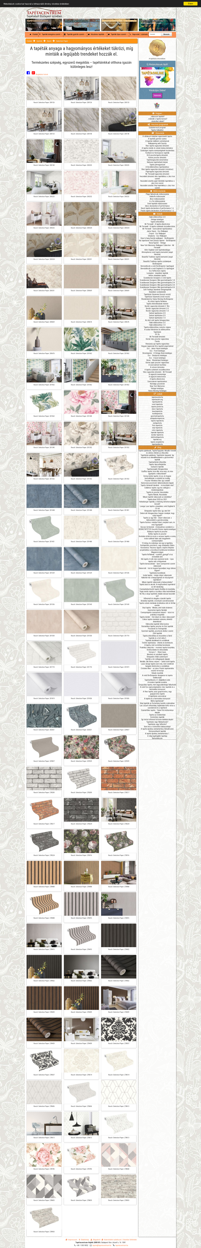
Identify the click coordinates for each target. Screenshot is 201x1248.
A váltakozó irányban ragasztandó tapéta (157, 136)
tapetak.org (157, 439)
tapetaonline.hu (157, 444)
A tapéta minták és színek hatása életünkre (157, 148)
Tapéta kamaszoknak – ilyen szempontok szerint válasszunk (157, 565)
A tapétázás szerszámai (157, 696)
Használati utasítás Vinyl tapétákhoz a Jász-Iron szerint (157, 186)
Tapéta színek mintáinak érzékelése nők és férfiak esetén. (157, 604)
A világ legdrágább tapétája (157, 736)
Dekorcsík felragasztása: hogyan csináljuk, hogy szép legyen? (157, 514)
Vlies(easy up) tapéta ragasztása (157, 344)
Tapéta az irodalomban (157, 715)
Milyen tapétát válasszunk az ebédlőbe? (157, 497)
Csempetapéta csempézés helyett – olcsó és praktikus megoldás (157, 613)
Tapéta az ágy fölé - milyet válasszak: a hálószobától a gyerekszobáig (157, 519)
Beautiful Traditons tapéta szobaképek (157, 261)
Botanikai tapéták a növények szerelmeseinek (157, 601)
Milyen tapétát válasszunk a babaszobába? (157, 582)
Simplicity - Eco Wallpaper (157, 236)
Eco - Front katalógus (157, 351)
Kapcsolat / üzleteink (140, 34)
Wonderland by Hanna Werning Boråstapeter (157, 299)
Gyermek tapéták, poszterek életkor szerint (157, 631)
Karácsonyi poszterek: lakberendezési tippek (157, 483)
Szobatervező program (157, 127)
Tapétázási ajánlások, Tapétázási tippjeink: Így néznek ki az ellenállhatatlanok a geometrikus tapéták (157, 457)
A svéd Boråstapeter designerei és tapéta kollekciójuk (157, 676)
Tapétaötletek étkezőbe (157, 462)
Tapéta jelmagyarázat (157, 165)
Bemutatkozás (157, 738)
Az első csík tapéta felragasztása (157, 320)
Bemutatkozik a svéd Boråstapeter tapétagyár (157, 266)
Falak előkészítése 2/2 (157, 217)
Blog (159, 447)
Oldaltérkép (85, 1240)
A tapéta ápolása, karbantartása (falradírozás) (157, 729)
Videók (159, 214)
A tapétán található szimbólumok (157, 141)
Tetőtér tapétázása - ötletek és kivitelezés (157, 643)
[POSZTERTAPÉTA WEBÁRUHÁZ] (81, 21)
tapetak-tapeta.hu (157, 432)
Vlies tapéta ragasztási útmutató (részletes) (157, 169)
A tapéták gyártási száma (157, 139)
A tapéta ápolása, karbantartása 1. (157, 733)
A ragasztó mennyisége (157, 374)
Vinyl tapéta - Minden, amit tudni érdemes (157, 608)
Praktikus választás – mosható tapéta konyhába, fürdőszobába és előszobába (157, 648)
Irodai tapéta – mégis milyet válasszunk (157, 575)
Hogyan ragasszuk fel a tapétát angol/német (157, 346)
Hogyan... (159, 113)
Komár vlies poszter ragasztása (157, 339)
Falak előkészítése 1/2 (157, 325)
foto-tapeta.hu (157, 425)
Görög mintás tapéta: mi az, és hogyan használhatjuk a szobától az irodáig (157, 477)
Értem (190, 3)
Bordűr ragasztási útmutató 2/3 (157, 308)
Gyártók (39, 41)
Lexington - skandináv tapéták (157, 273)
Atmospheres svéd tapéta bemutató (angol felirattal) (157, 253)
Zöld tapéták (157, 633)
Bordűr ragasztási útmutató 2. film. (157, 306)
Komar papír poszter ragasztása (157, 362)
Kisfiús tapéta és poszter (157, 534)
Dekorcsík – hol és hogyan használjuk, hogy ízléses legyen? (157, 569)
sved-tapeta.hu (157, 404)
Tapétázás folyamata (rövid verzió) (157, 297)
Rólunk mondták (157, 673)
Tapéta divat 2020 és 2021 (157, 499)
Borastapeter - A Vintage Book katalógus (157, 353)
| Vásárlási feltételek (129, 1240)
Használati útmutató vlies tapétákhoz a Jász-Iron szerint (157, 177)
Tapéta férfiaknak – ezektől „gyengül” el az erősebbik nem (157, 555)
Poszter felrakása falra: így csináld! (157, 481)
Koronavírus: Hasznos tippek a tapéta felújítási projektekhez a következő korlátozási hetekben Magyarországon (157, 550)
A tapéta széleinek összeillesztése (157, 370)
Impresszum (72, 1240)
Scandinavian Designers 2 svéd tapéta (157, 278)
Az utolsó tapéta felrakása (157, 301)
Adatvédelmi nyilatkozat (112, 1240)
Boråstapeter (157, 264)
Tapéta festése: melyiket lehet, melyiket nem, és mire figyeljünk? (157, 523)
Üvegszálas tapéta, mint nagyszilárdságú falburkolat (157, 685)
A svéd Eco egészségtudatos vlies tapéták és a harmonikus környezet (157, 688)
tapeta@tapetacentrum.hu (101, 1245)
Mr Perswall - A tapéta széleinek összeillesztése (157, 226)
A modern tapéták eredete (157, 682)
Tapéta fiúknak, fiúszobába (157, 495)
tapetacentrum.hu (121, 1245)
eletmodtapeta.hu (157, 437)
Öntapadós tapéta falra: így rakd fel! (157, 511)
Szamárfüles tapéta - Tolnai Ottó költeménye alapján (157, 711)
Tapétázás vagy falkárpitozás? (157, 722)
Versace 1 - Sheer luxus (157, 652)
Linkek (159, 394)
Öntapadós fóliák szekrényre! (157, 657)
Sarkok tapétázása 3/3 (157, 313)
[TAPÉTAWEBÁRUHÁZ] (43, 21)
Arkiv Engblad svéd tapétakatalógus (157, 250)
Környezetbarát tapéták (157, 731)
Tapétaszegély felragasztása (157, 469)
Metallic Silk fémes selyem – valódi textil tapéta (157, 661)
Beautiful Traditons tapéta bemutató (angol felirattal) (157, 258)
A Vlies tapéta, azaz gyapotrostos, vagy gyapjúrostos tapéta (157, 692)
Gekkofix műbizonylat (157, 196)
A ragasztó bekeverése (157, 377)
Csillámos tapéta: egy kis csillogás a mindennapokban (157, 489)
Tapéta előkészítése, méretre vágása (157, 327)
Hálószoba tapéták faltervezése (157, 624)
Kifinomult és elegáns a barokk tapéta (157, 598)
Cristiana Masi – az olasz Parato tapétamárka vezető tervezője (157, 669)
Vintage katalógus (157, 219)
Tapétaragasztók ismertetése (157, 160)
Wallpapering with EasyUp (157, 143)
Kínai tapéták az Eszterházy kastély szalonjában (157, 703)
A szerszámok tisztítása (157, 365)
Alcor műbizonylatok (157, 199)
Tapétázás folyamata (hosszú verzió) (157, 294)
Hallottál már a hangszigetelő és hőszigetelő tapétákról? (157, 579)
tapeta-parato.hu (157, 407)
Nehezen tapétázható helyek (157, 162)
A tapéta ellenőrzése (157, 379)
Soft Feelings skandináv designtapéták (157, 289)
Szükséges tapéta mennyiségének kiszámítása (157, 150)
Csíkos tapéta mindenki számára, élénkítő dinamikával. (157, 620)
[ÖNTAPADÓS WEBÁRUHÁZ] (119, 21)
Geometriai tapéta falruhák (157, 610)
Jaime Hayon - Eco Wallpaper (157, 231)
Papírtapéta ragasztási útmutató (157, 172)
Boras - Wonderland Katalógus (157, 360)
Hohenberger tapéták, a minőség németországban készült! (157, 503)
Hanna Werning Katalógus (157, 391)
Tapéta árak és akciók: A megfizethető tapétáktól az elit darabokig (157, 585)
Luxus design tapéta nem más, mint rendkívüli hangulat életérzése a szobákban (157, 665)
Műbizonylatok (159, 191)
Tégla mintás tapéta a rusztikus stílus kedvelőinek (157, 591)
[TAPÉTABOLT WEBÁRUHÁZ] (157, 21)
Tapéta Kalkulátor (157, 130)
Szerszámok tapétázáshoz (157, 381)
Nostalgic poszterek (157, 384)
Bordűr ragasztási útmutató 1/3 (157, 311)
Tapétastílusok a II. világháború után (157, 680)
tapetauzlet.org (157, 399)
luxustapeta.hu (157, 411)
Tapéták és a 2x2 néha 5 (157, 638)
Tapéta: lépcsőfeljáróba (157, 464)
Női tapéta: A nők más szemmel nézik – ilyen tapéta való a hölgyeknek (157, 560)
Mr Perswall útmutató (157, 337)
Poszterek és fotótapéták (157, 629)
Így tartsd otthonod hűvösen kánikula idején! (157, 719)
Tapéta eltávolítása (157, 222)
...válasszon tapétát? (157, 116)
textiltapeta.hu (157, 414)
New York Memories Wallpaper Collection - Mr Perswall (157, 246)
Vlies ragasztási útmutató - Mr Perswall (157, 372)
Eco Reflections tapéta (157, 271)
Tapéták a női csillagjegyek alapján (157, 659)
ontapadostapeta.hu (157, 418)
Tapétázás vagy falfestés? (157, 724)
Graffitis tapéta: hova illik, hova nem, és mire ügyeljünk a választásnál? (157, 472)
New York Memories (157, 386)
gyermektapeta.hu (157, 416)
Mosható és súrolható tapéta (157, 654)
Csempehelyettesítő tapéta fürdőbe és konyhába (157, 589)
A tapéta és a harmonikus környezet (157, 698)
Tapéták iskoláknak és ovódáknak (157, 640)
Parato (157, 341)
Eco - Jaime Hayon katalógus (157, 348)
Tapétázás (157, 332)
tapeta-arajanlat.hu (157, 442)
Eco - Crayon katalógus (157, 358)
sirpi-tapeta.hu (157, 428)
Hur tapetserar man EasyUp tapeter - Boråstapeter (157, 240)
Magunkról (96, 1240)
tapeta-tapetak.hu (157, 421)
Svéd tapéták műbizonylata (157, 203)
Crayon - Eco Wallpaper (157, 233)
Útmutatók (159, 133)
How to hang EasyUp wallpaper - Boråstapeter (157, 238)
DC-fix (157, 334)
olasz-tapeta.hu (157, 409)
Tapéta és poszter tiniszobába (157, 492)
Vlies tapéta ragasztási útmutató (157, 146)
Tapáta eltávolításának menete (157, 304)
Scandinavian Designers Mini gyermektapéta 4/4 (157, 287)
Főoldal (35, 34)
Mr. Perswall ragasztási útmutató (157, 174)
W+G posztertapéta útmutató (157, 155)
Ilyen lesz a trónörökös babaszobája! (157, 726)
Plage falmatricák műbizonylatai (157, 194)
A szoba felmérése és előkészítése (157, 329)
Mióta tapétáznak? (157, 701)
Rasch (49, 41)
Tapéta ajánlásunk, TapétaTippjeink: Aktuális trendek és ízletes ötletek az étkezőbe (157, 452)
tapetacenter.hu (157, 397)
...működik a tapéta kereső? (157, 119)
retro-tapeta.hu (157, 430)
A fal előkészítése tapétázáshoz (157, 167)
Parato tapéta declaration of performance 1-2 (157, 211)
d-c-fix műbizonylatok (157, 201)
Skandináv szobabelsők (157, 292)
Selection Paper (62, 41)
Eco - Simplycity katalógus (157, 355)
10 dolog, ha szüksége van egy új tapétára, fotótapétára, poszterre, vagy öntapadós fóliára (157, 544)
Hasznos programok (159, 124)
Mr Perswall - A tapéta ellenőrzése (157, 224)
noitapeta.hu (157, 423)
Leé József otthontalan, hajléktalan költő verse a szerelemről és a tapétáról (157, 706)
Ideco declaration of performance (157, 206)
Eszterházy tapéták (157, 717)
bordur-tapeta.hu (157, 435)
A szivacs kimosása (157, 367)
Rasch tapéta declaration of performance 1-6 (157, 208)
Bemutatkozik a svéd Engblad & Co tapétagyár (157, 268)
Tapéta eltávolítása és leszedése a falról (157, 636)
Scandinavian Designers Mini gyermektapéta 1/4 (157, 280)
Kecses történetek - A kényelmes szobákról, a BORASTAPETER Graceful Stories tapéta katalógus (157, 528)
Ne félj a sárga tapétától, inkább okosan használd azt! (157, 595)
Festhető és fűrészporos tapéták (157, 153)
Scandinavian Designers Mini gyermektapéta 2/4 (157, 282)
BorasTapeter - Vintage (157, 243)
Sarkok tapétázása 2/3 (157, 315)
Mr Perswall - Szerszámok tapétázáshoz (157, 229)
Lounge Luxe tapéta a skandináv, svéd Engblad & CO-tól (157, 507)
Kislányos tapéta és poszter (157, 531)
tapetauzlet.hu (157, 402)
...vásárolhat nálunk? (157, 121)
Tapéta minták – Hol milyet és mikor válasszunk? (157, 617)
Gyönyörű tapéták (157, 467)
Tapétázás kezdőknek (157, 573)
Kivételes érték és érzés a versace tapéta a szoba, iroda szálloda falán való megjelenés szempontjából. (157, 538)
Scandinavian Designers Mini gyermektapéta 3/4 (157, 285)
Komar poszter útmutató (157, 157)
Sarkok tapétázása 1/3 (157, 318)
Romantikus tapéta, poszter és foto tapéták (157, 626)
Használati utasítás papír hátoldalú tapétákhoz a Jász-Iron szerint (157, 182)
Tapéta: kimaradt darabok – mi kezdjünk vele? (157, 485)
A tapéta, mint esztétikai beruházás (157, 645)
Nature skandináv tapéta (157, 275)
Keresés (166, 34)
